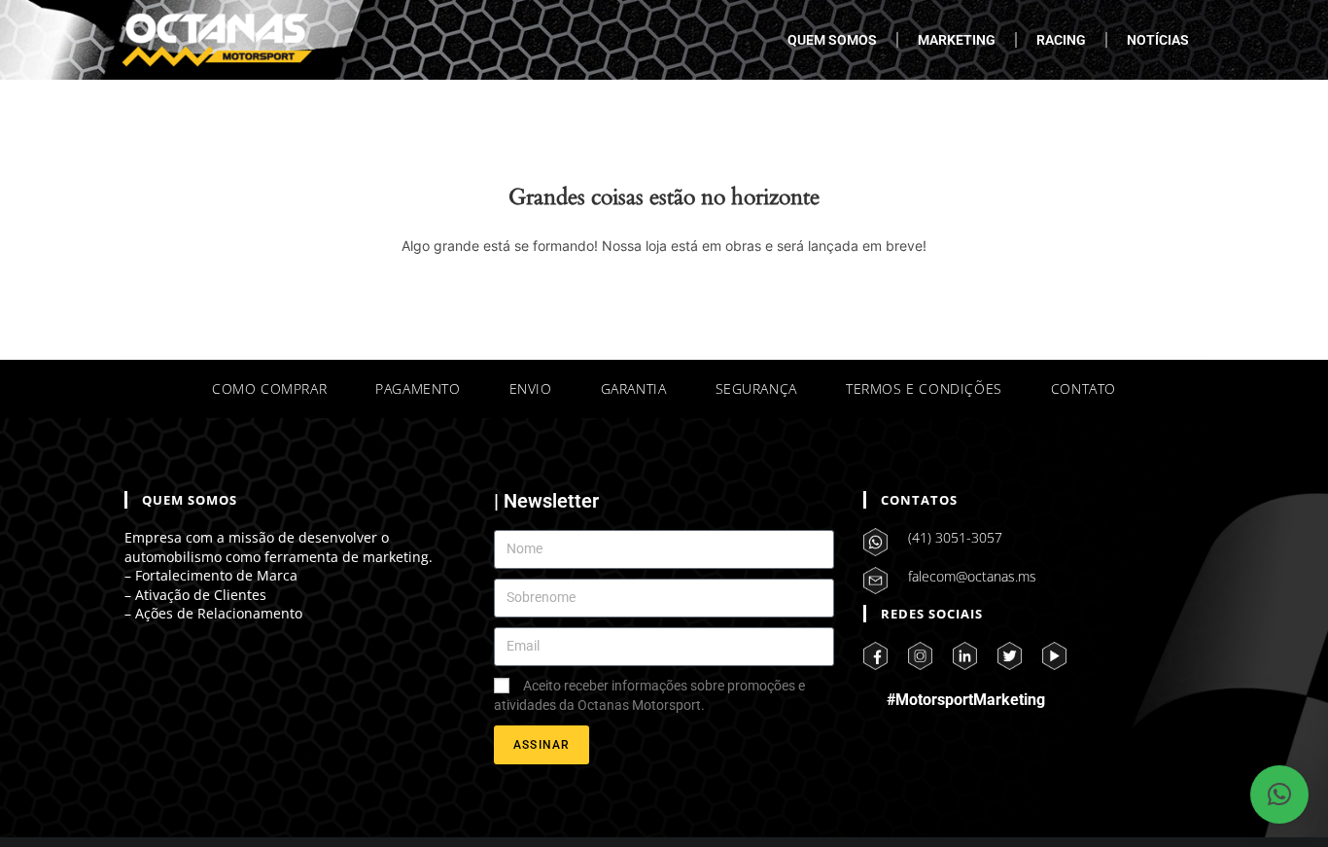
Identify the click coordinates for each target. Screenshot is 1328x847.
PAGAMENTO (417, 388)
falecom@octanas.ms (972, 576)
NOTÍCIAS (1158, 40)
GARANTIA (634, 388)
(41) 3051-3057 (955, 537)
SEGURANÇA (756, 388)
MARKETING (957, 40)
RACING (1061, 40)
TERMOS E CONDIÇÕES (924, 388)
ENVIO (530, 388)
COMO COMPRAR (269, 388)
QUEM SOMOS (832, 40)
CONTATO (1083, 388)
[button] (1279, 794)
